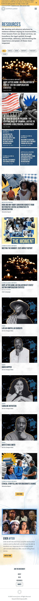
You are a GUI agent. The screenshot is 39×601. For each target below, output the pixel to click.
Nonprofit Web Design (17, 599)
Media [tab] (10, 51)
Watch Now (7, 556)
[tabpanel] (19, 111)
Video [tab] (5, 54)
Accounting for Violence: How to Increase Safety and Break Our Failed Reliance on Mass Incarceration (9, 139)
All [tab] (4, 51)
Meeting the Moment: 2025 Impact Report (9, 161)
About (19, 574)
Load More (19, 494)
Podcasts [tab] (33, 51)
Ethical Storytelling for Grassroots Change (19, 483)
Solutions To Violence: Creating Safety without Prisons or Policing (28, 142)
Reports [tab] (23, 51)
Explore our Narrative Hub (20, 5)
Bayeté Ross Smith (9, 445)
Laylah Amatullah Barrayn (12, 328)
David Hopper (7, 367)
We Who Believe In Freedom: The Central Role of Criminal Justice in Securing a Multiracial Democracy (19, 121)
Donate (19, 584)
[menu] (36, 9)
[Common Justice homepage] (9, 9)
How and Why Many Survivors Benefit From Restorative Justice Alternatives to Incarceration (28, 158)
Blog (19, 577)
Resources (19, 580)
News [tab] (16, 51)
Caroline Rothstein (9, 406)
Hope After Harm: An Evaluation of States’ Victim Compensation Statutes (18, 85)
